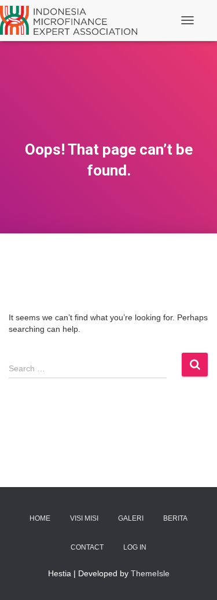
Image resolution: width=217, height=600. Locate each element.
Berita (175, 518)
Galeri (131, 518)
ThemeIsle (150, 573)
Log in (134, 547)
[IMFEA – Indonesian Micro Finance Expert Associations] (73, 20)
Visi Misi (84, 518)
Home (40, 518)
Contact (87, 547)
